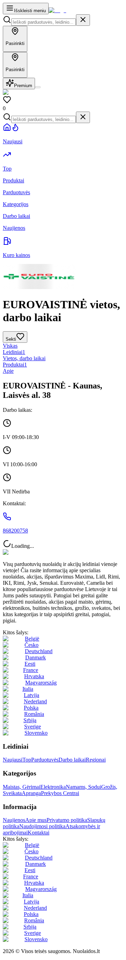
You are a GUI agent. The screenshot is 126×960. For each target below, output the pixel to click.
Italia (27, 689)
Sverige (32, 727)
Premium (23, 85)
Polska (31, 708)
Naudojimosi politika (42, 826)
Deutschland (38, 651)
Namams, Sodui (83, 787)
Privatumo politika (67, 820)
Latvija (31, 695)
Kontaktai (38, 833)
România (34, 714)
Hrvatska (34, 676)
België (32, 639)
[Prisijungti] (38, 87)
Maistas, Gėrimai (21, 787)
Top (26, 760)
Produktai (15, 365)
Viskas (10, 346)
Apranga (31, 793)
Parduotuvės (44, 760)
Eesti (29, 664)
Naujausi (12, 760)
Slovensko (36, 733)
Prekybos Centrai (60, 793)
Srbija (29, 720)
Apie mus (36, 820)
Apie (8, 371)
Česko (31, 645)
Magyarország (41, 683)
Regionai (96, 760)
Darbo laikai (72, 760)
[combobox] (43, 22)
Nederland (35, 701)
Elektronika (53, 787)
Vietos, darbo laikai (24, 358)
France (30, 670)
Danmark (35, 657)
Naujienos (14, 820)
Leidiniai (14, 352)
